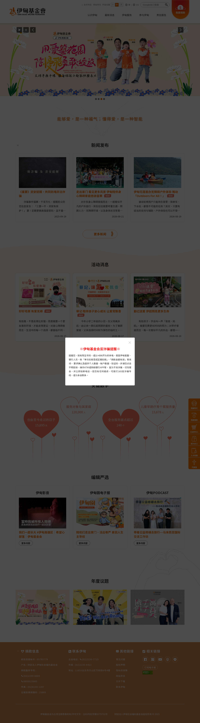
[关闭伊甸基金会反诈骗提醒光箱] (129, 342)
